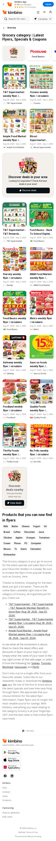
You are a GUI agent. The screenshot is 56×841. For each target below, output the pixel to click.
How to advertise (11, 812)
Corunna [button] (42, 18)
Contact (6, 791)
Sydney (35, 663)
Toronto (46, 663)
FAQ (4, 787)
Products (6, 800)
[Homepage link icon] (23, 731)
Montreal (7, 667)
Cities (5, 796)
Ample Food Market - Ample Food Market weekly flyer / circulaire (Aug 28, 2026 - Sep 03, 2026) (29, 634)
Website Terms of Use (28, 832)
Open (48, 4)
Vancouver (20, 667)
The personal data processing (28, 836)
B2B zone (7, 816)
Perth (36, 667)
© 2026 (28, 828)
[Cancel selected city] (50, 18)
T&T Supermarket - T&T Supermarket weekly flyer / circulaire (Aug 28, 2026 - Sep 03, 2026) (31, 623)
